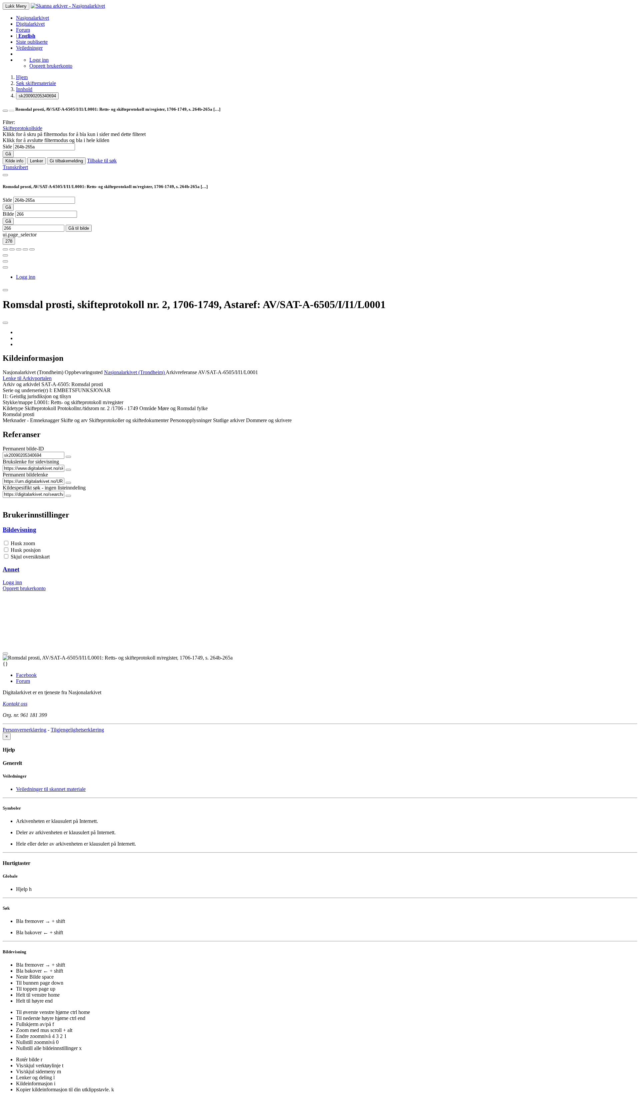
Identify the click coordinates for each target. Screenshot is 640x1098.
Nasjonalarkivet (32, 18)
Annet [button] (11, 569)
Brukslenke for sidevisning (31, 461)
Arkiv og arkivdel (21, 384)
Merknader (14, 420)
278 (8, 241)
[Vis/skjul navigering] (5, 175)
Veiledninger (29, 48)
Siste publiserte (32, 42)
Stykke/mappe (18, 402)
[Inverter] (25, 249)
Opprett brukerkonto (50, 66)
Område (147, 408)
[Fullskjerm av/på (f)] (5, 255)
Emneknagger (44, 420)
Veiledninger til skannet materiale (51, 789)
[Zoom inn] (5, 249)
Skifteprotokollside (22, 128)
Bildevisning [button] (19, 529)
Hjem (22, 77)
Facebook (26, 675)
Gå (8, 153)
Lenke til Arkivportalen (27, 378)
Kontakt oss (15, 704)
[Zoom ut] (12, 249)
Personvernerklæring (24, 730)
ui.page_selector (20, 234)
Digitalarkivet (30, 24)
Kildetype (13, 408)
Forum (23, 30)
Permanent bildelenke (25, 474)
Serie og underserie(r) (25, 390)
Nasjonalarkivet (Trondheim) (33, 372)
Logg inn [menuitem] (25, 277)
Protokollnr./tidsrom (78, 408)
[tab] (320, 529)
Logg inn (39, 60)
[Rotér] (18, 249)
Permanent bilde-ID (23, 448)
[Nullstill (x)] (32, 249)
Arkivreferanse (181, 372)
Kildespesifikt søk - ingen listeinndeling (44, 487)
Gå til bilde (78, 228)
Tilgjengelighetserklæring (77, 730)
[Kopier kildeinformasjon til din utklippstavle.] (5, 261)
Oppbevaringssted (84, 372)
